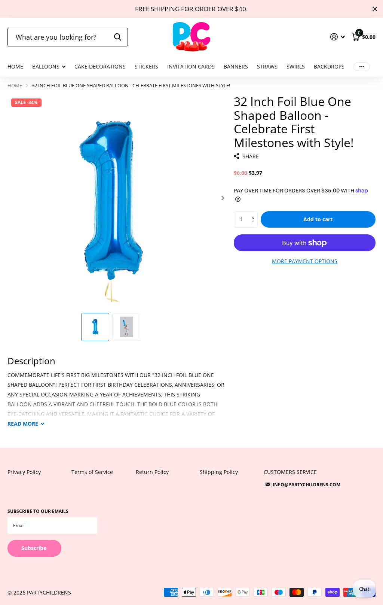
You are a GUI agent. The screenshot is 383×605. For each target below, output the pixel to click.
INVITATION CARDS (191, 66)
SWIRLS (296, 66)
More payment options (304, 261)
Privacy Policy (24, 471)
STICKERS (146, 66)
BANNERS (236, 66)
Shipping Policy (219, 471)
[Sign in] (337, 36)
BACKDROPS (329, 66)
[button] (223, 198)
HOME (15, 66)
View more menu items (361, 67)
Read (22, 423)
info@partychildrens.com (306, 484)
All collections (48, 71)
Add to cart (318, 219)
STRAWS (267, 66)
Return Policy (152, 471)
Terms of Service (92, 471)
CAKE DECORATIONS (100, 66)
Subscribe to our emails (37, 511)
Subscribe (34, 547)
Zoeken (117, 37)
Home (14, 85)
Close (375, 9)
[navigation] (95, 327)
